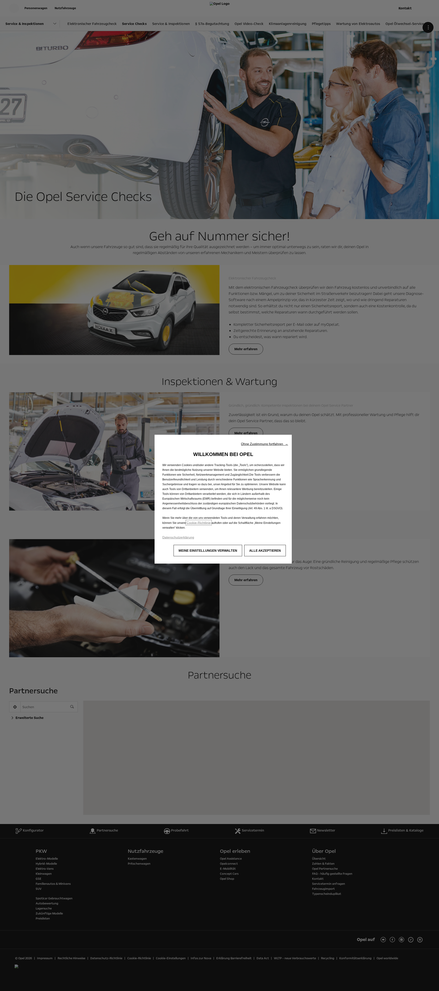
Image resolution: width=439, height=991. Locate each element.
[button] (264, 444)
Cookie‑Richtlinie (199, 523)
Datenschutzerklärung (178, 537)
